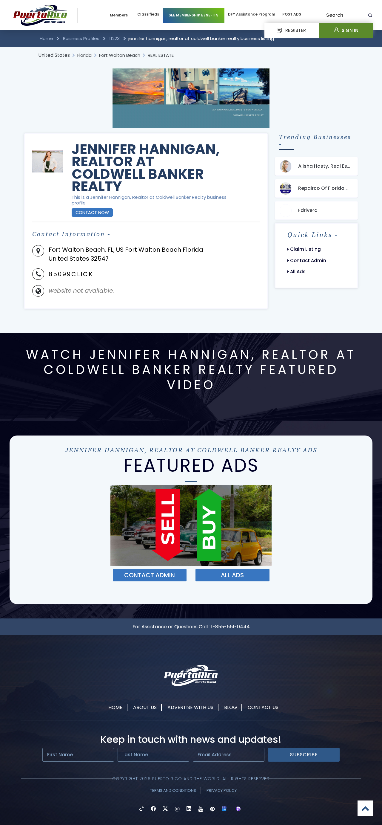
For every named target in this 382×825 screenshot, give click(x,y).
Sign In (350, 30)
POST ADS (291, 14)
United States (54, 55)
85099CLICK (71, 274)
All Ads (297, 271)
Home (47, 38)
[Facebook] (153, 809)
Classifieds (148, 14)
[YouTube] (200, 809)
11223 (114, 38)
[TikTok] (141, 809)
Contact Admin (307, 260)
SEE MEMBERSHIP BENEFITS (193, 15)
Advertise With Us (190, 707)
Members (119, 15)
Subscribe (304, 754)
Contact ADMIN (149, 575)
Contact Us (263, 707)
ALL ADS (232, 575)
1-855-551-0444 (230, 626)
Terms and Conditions (173, 790)
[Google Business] (224, 809)
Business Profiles (81, 38)
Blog (230, 707)
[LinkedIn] (189, 809)
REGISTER (295, 30)
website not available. (81, 290)
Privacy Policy (222, 790)
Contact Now (92, 213)
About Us (145, 707)
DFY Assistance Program (251, 14)
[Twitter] (165, 809)
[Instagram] (177, 809)
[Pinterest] (212, 809)
